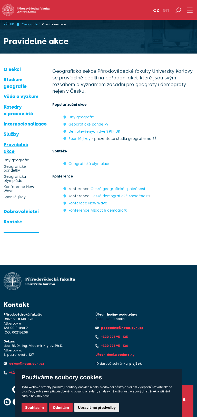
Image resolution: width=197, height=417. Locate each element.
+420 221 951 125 (114, 337)
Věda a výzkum (21, 96)
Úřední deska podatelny (115, 355)
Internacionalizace (25, 124)
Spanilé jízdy (15, 197)
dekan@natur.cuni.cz (26, 364)
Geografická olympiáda (15, 179)
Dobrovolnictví (21, 211)
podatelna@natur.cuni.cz (122, 328)
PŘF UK (9, 24)
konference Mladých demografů (97, 210)
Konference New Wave (19, 189)
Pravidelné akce (54, 24)
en (166, 10)
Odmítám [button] (61, 407)
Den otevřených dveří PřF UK (94, 131)
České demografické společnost (120, 196)
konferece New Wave (87, 203)
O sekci (12, 69)
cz (156, 10)
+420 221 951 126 (114, 346)
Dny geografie (16, 160)
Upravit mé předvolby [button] (97, 407)
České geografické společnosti (118, 189)
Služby (11, 134)
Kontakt (13, 222)
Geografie (29, 24)
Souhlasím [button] (34, 407)
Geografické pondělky (15, 169)
